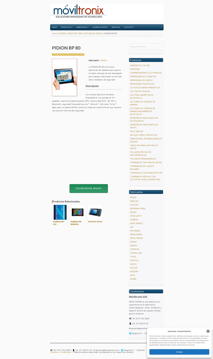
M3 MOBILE (135, 231)
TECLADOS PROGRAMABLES (143, 159)
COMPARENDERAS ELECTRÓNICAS (146, 73)
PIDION (55, 55)
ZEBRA (133, 279)
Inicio (54, 27)
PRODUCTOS (66, 27)
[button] (208, 331)
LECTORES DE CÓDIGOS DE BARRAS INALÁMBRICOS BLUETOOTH (142, 111)
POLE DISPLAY (136, 131)
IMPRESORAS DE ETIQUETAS (143, 76)
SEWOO (133, 245)
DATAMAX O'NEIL (138, 208)
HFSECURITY (136, 216)
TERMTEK (134, 249)
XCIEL (132, 275)
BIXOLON (134, 201)
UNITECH (134, 260)
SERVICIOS (116, 27)
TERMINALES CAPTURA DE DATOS (146, 162)
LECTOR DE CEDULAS (140, 91)
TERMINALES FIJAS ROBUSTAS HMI (146, 173)
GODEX (133, 212)
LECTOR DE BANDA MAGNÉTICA (145, 87)
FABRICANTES (81, 27)
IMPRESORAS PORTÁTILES (142, 84)
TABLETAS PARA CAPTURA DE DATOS (71, 55)
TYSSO (133, 257)
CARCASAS (135, 69)
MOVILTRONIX (136, 238)
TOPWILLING (136, 253)
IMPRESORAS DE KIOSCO (141, 80)
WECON (133, 268)
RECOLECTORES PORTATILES (143, 135)
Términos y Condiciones (60, 352)
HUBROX (134, 219)
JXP (131, 227)
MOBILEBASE (136, 234)
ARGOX (133, 197)
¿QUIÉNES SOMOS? (100, 27)
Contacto (128, 27)
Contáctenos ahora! (89, 188)
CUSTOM (134, 205)
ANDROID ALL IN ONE (140, 65)
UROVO (133, 264)
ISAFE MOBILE (136, 223)
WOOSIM (134, 271)
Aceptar (179, 352)
